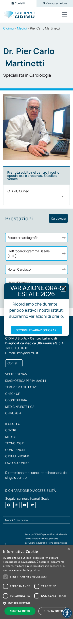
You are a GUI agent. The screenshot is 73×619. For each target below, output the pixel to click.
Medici (10, 437)
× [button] (68, 549)
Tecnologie (14, 443)
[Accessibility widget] (67, 613)
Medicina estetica (19, 407)
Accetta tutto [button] (20, 611)
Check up (12, 394)
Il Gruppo (12, 424)
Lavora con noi (17, 463)
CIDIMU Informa (17, 456)
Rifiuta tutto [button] (53, 611)
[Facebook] (8, 505)
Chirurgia (13, 413)
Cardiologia (58, 218)
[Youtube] (24, 505)
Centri (10, 430)
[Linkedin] (33, 505)
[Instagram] (16, 505)
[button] (54, 3)
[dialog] (36, 582)
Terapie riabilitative (21, 387)
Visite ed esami (16, 374)
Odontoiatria (16, 400)
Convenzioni (15, 450)
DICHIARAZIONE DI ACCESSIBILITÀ (30, 490)
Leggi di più (34, 570)
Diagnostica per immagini (25, 381)
